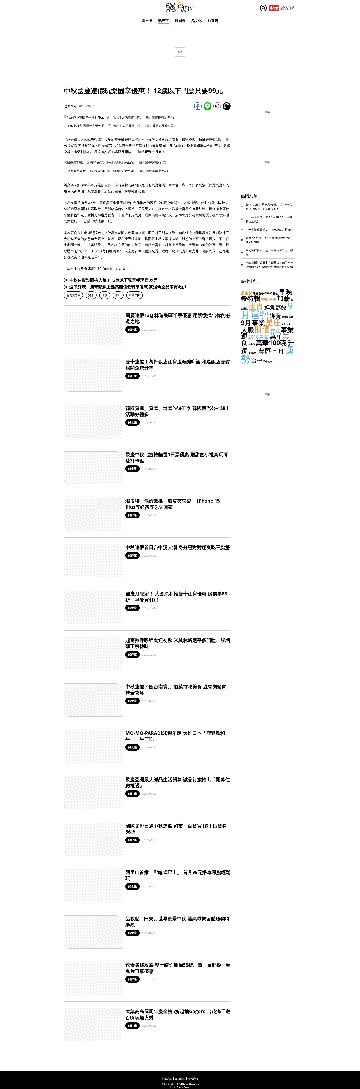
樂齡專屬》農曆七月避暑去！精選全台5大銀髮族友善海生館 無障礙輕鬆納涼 (269, 265)
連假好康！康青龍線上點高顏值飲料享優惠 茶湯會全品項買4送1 (128, 287)
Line (208, 106)
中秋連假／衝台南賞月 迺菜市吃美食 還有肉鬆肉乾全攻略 (175, 689)
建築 (264, 337)
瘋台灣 (147, 20)
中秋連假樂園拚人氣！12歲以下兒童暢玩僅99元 (113, 280)
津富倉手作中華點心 (265, 293)
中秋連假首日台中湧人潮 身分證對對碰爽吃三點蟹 (177, 547)
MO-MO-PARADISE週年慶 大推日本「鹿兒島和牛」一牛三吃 (175, 736)
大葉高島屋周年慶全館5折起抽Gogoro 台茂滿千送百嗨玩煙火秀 (177, 1014)
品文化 (196, 20)
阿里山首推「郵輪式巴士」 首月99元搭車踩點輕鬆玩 (177, 875)
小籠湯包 (252, 352)
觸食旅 (132, 422)
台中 (256, 360)
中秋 (118, 295)
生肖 (255, 306)
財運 (262, 329)
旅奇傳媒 (71, 106)
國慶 (104, 295)
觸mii (180, 7)
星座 (273, 322)
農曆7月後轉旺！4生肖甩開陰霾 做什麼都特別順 (269, 240)
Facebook (198, 106)
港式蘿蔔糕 (287, 317)
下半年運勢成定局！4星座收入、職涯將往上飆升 (269, 219)
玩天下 (163, 20)
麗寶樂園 (134, 295)
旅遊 (275, 330)
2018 (253, 337)
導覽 (275, 316)
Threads (217, 106)
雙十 (91, 295)
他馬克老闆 (73, 295)
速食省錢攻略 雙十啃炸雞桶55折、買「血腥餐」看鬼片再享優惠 (177, 968)
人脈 (247, 329)
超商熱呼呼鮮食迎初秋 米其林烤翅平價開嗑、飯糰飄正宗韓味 (177, 643)
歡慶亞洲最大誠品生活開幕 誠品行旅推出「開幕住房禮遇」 (177, 782)
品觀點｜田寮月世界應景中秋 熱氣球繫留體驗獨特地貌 (177, 921)
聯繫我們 (193, 1078)
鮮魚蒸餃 (275, 307)
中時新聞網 (281, 8)
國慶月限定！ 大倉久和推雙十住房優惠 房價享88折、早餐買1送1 (176, 596)
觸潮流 (180, 20)
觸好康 (132, 329)
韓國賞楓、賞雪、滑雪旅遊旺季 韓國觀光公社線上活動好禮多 (177, 411)
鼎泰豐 (246, 292)
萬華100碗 (271, 342)
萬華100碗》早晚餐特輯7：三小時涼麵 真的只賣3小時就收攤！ (269, 207)
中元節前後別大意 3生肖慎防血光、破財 (269, 252)
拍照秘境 (268, 299)
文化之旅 (286, 324)
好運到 (213, 20)
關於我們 (167, 1078)
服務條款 (180, 1078)
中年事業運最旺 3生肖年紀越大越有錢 (269, 229)
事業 (258, 322)
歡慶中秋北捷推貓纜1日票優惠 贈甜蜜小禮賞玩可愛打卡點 (176, 457)
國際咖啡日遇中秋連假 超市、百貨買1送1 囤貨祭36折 (176, 828)
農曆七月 (271, 351)
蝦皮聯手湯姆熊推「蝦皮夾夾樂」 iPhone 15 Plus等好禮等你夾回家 (172, 504)
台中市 (251, 344)
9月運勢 (267, 310)
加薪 (283, 298)
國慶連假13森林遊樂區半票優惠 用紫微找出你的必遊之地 (177, 318)
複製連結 (227, 106)
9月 (246, 322)
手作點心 (267, 361)
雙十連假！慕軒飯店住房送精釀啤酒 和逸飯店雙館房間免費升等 (177, 364)
